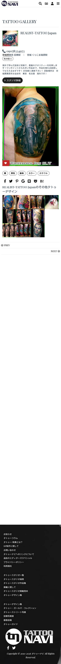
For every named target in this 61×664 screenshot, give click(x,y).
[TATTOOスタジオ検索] (40, 3)
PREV (7, 245)
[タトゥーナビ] (10, 3)
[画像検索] (46, 3)
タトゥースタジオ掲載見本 (16, 591)
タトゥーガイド (11, 624)
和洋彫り (8, 58)
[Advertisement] (30, 389)
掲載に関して (10, 587)
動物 (22, 173)
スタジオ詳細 (14, 80)
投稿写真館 (9, 616)
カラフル (43, 173)
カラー (32, 173)
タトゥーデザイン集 (13, 595)
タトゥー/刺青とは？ (13, 542)
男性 (13, 173)
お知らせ (8, 534)
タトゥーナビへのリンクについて (19, 554)
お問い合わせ (10, 550)
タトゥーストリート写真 (15, 612)
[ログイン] (52, 3)
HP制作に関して (11, 546)
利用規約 (8, 566)
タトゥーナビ (38, 653)
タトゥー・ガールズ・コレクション (20, 608)
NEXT (54, 251)
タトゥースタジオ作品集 (15, 583)
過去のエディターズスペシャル (18, 558)
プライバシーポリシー (14, 562)
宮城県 (5, 54)
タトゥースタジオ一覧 (14, 575)
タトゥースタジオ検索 (14, 579)
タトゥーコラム (11, 538)
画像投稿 (8, 620)
